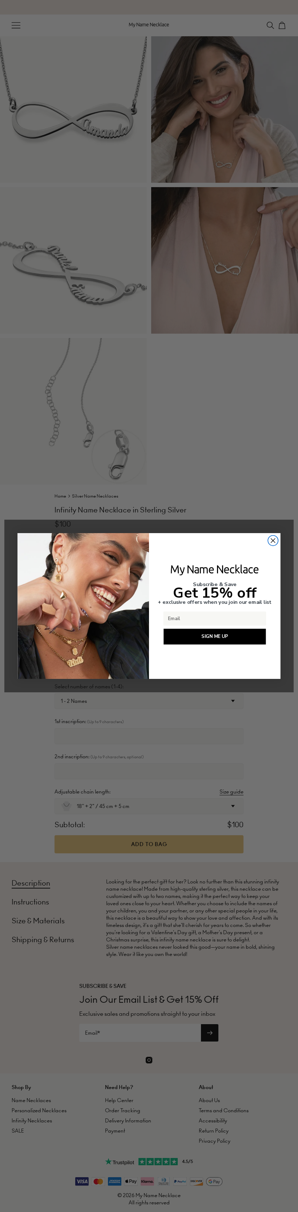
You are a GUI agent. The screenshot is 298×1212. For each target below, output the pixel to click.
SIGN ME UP (214, 636)
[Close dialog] (273, 540)
